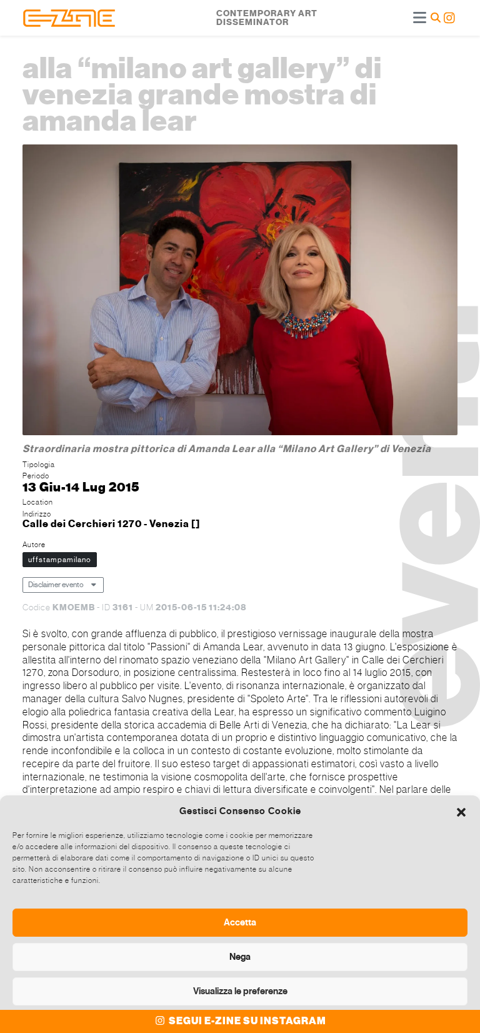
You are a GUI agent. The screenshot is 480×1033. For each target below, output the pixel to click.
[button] (461, 811)
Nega (240, 956)
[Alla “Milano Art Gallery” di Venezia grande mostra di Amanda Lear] (240, 292)
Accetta (240, 922)
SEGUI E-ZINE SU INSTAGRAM (246, 1021)
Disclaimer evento (56, 584)
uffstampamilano (59, 559)
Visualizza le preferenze (240, 991)
